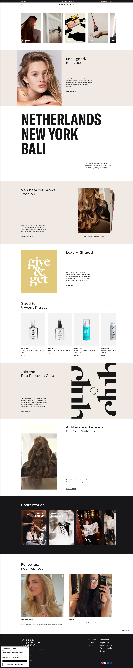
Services (92, 640)
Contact (103, 651)
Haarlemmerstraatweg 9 (77, 662)
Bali (33, 149)
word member (25, 411)
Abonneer (40, 649)
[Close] (28, 647)
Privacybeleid (106, 648)
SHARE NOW (69, 285)
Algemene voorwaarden (106, 644)
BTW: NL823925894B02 (60, 662)
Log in (111, 1)
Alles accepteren (15, 661)
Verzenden (104, 640)
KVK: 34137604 (69, 662)
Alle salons (89, 174)
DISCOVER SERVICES (27, 236)
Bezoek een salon (24, 1)
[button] (111, 4)
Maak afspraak (71, 91)
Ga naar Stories (71, 488)
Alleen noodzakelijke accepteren (15, 664)
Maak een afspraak (104, 1)
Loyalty (91, 649)
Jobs (90, 652)
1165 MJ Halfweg (86, 662)
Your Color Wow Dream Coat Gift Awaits (66, 1)
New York (49, 134)
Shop (90, 646)
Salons (91, 643)
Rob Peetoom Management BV (49, 662)
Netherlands (61, 119)
